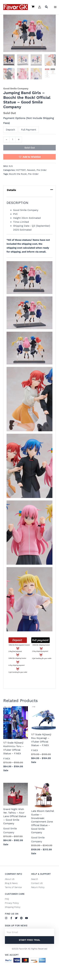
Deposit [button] (10, 129)
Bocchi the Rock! (18, 174)
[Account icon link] (39, 7)
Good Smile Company (15, 88)
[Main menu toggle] (55, 7)
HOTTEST (21, 170)
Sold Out (29, 147)
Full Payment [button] (28, 129)
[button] (46, 7)
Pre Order (42, 170)
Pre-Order (33, 174)
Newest (31, 170)
